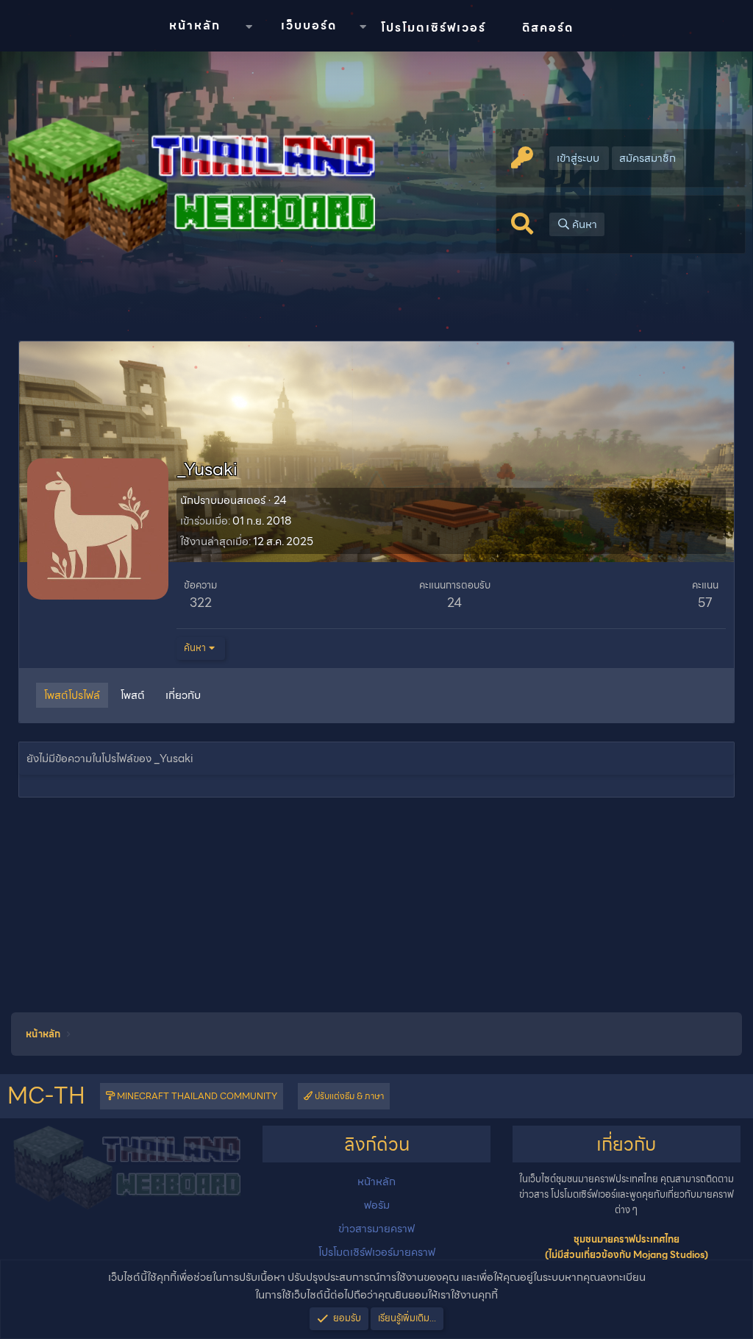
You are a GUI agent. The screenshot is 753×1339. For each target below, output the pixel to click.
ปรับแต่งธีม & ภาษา (348, 1096)
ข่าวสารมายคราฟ (376, 1228)
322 (201, 602)
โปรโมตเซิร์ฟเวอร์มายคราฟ (376, 1252)
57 (705, 602)
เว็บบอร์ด (309, 25)
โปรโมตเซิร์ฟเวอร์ (433, 27)
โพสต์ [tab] (133, 695)
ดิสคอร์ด (548, 27)
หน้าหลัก (195, 25)
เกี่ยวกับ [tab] (183, 695)
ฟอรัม (377, 1205)
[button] (248, 27)
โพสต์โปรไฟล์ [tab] (72, 695)
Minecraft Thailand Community (196, 1096)
